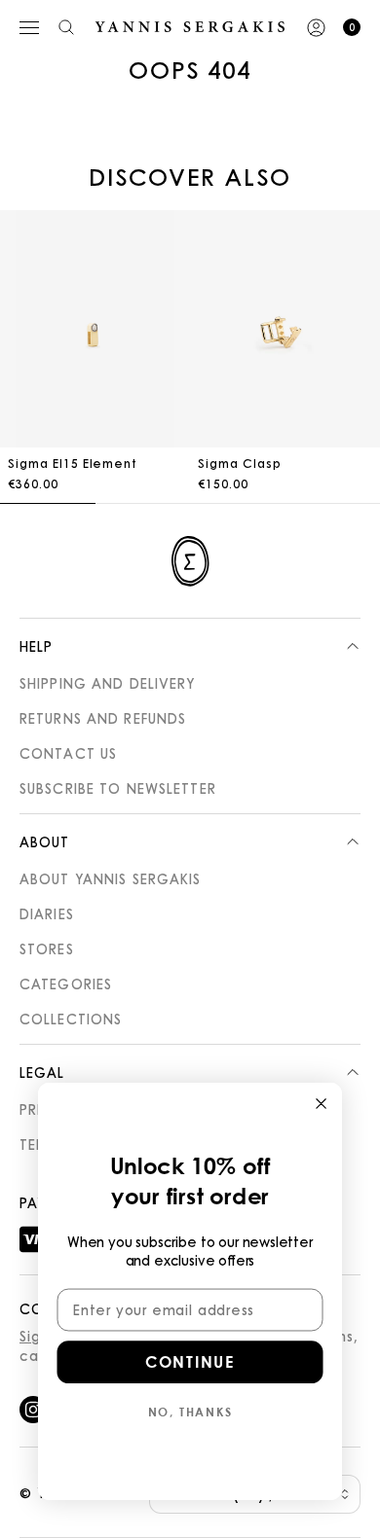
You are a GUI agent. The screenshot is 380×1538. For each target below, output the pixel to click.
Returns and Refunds (102, 718)
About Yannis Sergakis (110, 878)
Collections (70, 1018)
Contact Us (68, 753)
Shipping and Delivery (107, 683)
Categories (65, 983)
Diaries (46, 913)
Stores (46, 948)
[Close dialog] (321, 1103)
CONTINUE (190, 1361)
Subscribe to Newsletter (117, 788)
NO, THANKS (190, 1411)
